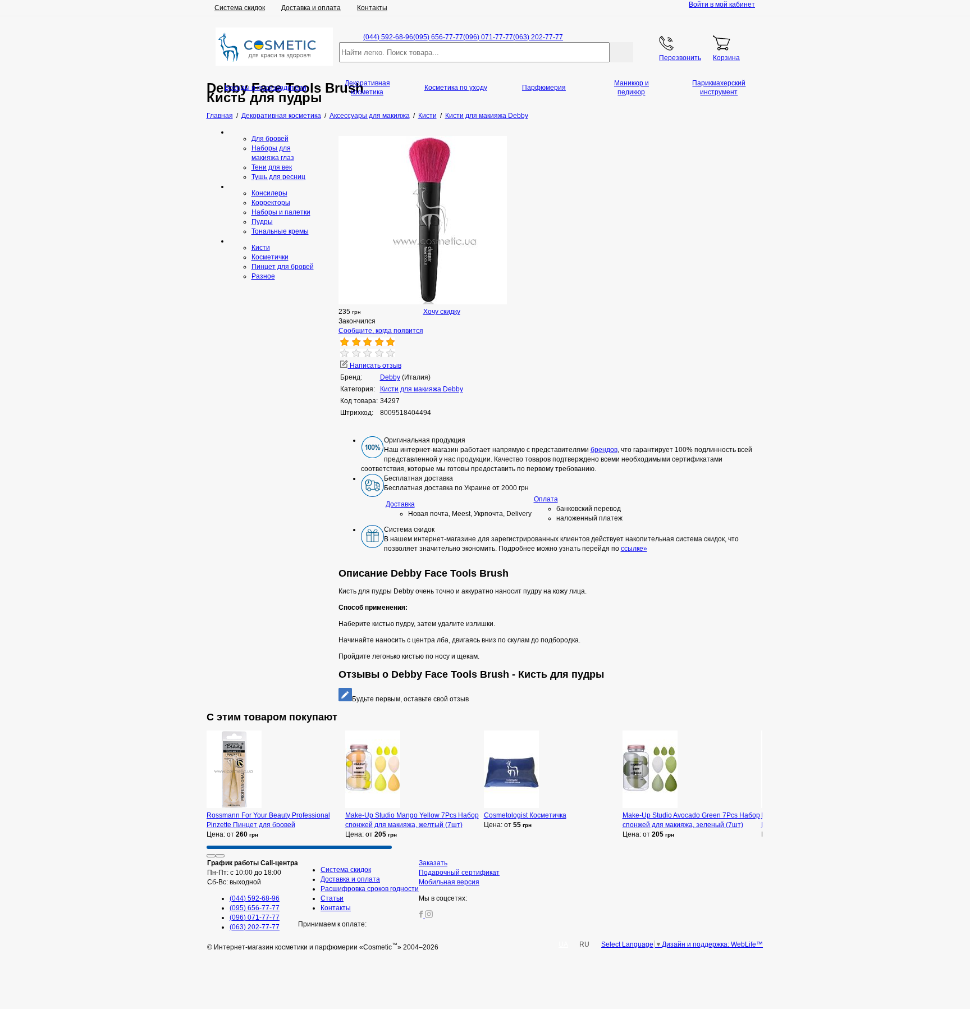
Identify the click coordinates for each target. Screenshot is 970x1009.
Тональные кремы (280, 231)
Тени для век (271, 167)
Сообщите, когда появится (380, 331)
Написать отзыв (374, 365)
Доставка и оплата (311, 8)
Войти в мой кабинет (722, 4)
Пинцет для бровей (282, 267)
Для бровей (270, 139)
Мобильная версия (449, 882)
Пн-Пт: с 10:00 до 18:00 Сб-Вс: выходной (252, 872)
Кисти (260, 248)
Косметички (270, 257)
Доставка (400, 504)
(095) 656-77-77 (438, 37)
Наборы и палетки (280, 212)
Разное (263, 276)
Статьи (332, 898)
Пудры (262, 222)
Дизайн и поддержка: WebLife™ (712, 944)
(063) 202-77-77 (538, 37)
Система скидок (239, 8)
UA (563, 944)
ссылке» (634, 549)
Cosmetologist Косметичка (525, 815)
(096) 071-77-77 (488, 37)
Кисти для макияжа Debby (421, 389)
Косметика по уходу (455, 88)
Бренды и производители (265, 88)
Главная (220, 116)
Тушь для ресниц (278, 177)
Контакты (372, 8)
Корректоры (270, 203)
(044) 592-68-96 (388, 37)
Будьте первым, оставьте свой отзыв (410, 699)
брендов (604, 450)
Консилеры (269, 193)
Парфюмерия (544, 88)
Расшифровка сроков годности (370, 889)
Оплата (546, 499)
